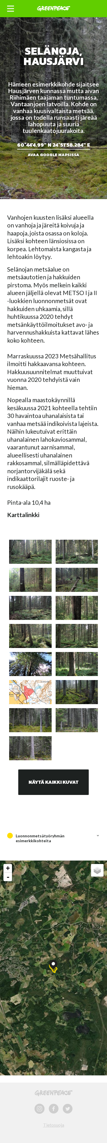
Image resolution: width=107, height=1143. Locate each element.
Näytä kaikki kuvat (53, 782)
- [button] (8, 877)
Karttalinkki (23, 514)
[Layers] (97, 870)
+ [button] (8, 868)
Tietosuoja (53, 1125)
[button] (10, 8)
